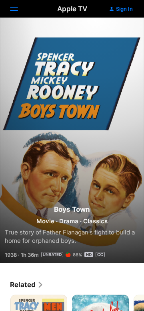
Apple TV (72, 9)
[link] (27, 284)
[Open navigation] (19, 9)
